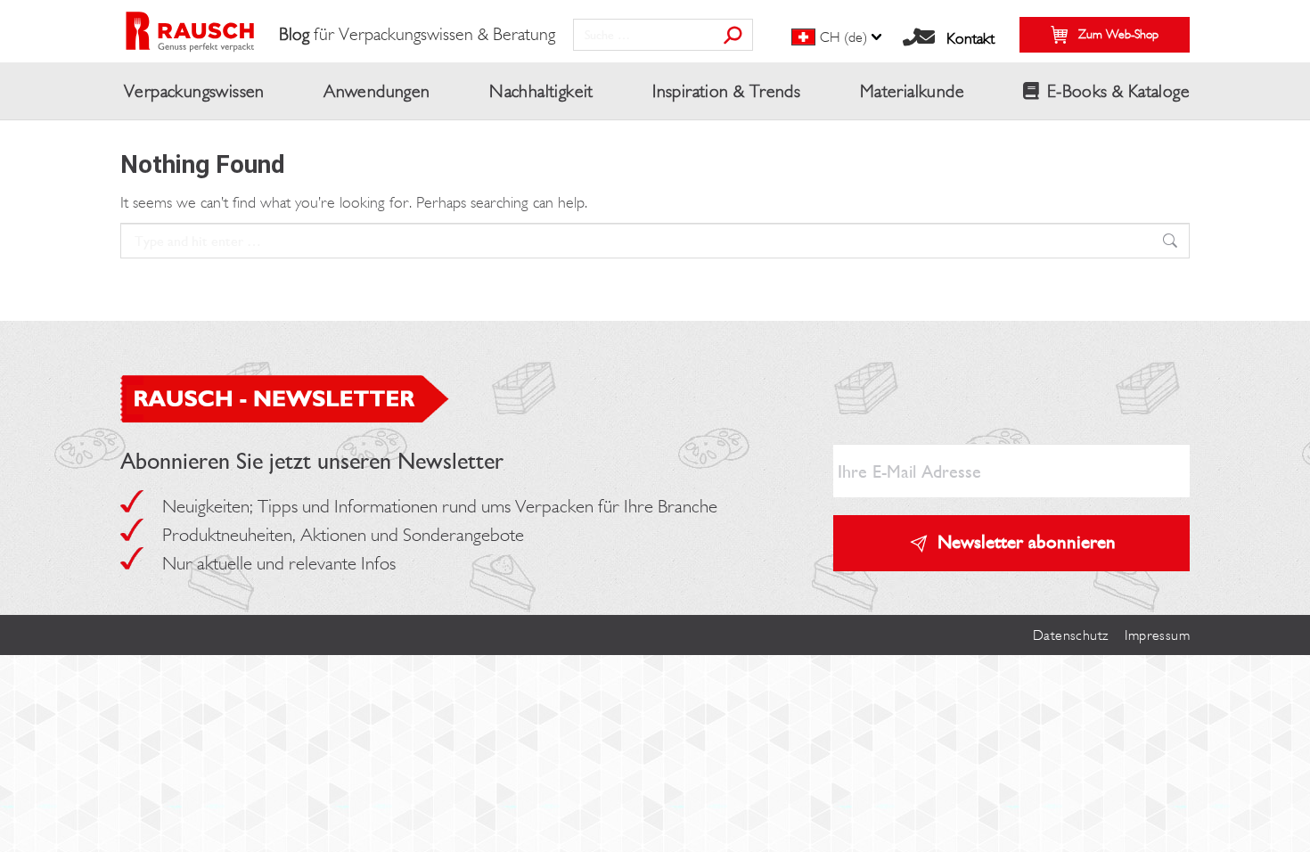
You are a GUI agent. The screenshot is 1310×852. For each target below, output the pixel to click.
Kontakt (970, 38)
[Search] (732, 35)
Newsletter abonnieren (1026, 541)
